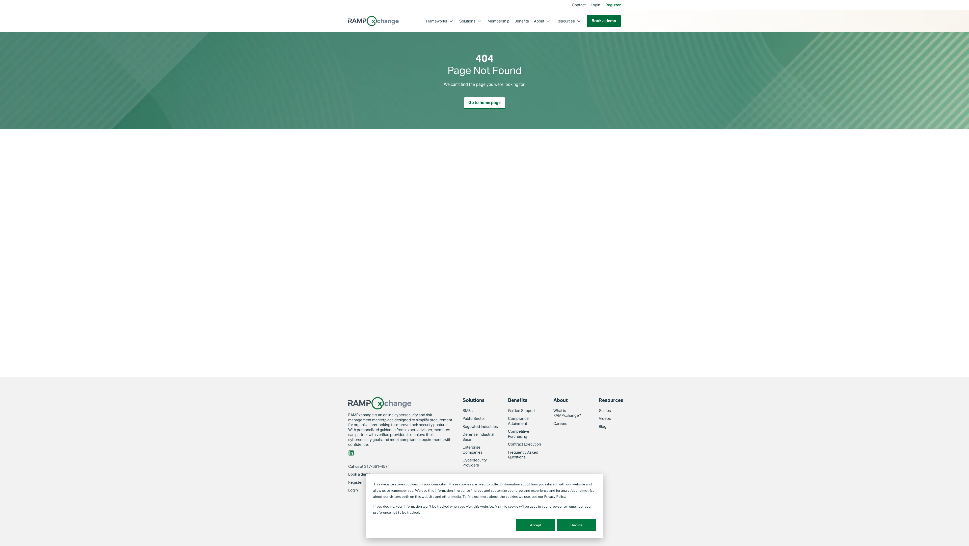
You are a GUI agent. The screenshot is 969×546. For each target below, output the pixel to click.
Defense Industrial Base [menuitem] (478, 437)
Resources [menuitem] (565, 21)
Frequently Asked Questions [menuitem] (523, 455)
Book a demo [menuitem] (359, 474)
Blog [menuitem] (602, 426)
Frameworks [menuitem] (436, 21)
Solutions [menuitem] (467, 21)
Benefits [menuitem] (522, 21)
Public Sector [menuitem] (474, 418)
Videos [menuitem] (605, 418)
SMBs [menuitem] (468, 410)
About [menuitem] (539, 21)
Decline (576, 525)
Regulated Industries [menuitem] (480, 426)
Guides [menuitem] (605, 410)
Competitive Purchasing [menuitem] (518, 434)
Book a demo (603, 20)
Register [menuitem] (613, 5)
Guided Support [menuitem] (521, 410)
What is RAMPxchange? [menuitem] (567, 413)
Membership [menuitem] (498, 21)
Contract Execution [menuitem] (524, 444)
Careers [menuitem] (560, 423)
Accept (536, 525)
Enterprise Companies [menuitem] (472, 450)
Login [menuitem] (595, 5)
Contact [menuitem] (579, 5)
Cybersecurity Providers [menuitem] (475, 462)
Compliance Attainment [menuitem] (518, 421)
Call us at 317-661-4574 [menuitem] (369, 466)
